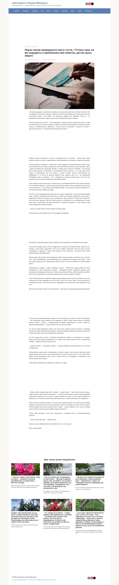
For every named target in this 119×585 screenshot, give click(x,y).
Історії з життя (51, 59)
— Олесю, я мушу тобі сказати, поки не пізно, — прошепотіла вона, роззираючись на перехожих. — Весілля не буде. (25, 480)
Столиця (34, 11)
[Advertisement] (59, 28)
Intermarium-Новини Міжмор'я (30, 3)
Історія (56, 11)
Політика (25, 11)
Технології (88, 11)
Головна (16, 11)
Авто (48, 11)
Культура (64, 11)
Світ (42, 11)
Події (72, 11)
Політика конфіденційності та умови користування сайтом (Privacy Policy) (34, 580)
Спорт (80, 11)
